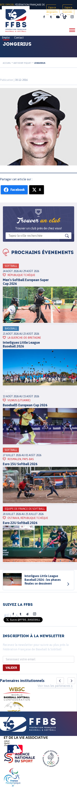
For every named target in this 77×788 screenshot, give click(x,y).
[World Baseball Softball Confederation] (17, 694)
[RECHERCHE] (62, 15)
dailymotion (27, 614)
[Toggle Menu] (72, 30)
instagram (72, 17)
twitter (51, 17)
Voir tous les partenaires (54, 685)
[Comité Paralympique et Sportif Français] (12, 778)
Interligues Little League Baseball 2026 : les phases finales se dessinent (42, 579)
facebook (44, 17)
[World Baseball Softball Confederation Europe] (14, 711)
